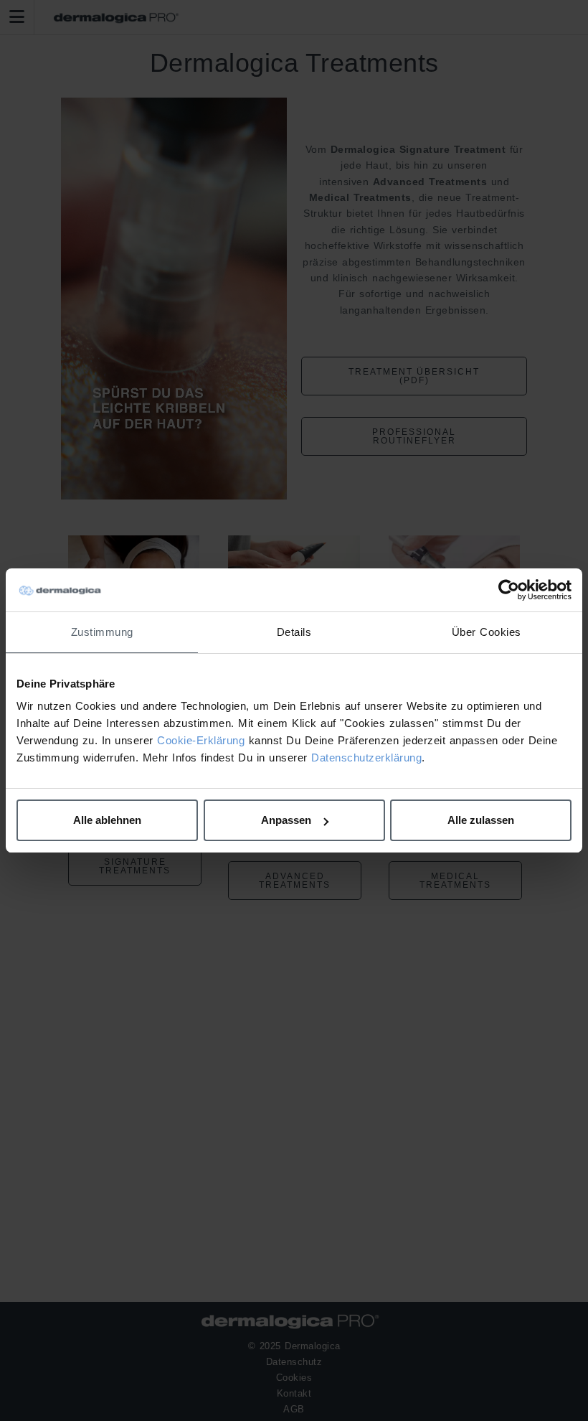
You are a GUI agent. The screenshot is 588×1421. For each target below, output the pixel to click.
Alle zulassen (480, 820)
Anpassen (286, 820)
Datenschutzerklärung (366, 757)
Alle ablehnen (107, 820)
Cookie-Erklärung (201, 740)
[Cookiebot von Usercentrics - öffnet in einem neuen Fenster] (509, 590)
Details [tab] (294, 632)
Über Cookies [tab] (486, 632)
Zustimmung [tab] (102, 632)
